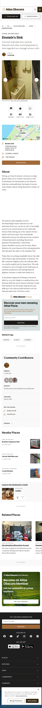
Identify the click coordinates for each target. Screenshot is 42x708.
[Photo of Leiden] (8, 494)
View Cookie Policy (21, 696)
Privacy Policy (7, 327)
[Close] (38, 689)
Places (5, 658)
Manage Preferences (16, 701)
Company (6, 683)
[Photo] (35, 444)
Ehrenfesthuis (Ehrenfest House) (15, 545)
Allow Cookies (32, 701)
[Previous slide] (5, 80)
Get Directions (21, 162)
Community (7, 677)
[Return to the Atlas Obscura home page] (13, 9)
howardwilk (17, 388)
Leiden (18, 491)
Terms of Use (16, 327)
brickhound (8, 388)
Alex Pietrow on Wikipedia (19, 100)
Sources (7, 423)
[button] (11, 108)
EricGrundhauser (28, 388)
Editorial (6, 664)
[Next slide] (36, 80)
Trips (4, 670)
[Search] (35, 9)
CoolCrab (10, 55)
